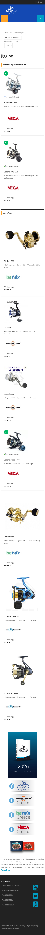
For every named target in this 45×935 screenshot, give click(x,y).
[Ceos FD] (16, 311)
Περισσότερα (5, 870)
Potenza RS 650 (10, 102)
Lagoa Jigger (9, 394)
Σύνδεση (38, 2)
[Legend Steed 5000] (16, 441)
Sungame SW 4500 (11, 616)
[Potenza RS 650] (14, 83)
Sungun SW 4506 (11, 693)
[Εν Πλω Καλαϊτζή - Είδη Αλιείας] (11, 10)
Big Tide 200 (9, 261)
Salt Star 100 (9, 537)
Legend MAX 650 (11, 172)
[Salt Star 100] (22, 514)
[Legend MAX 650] (14, 153)
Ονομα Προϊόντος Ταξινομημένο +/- (16, 33)
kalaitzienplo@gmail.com (10, 890)
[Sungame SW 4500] (22, 593)
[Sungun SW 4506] (22, 670)
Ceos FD (7, 327)
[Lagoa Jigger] (16, 378)
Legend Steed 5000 (12, 460)
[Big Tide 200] (22, 238)
